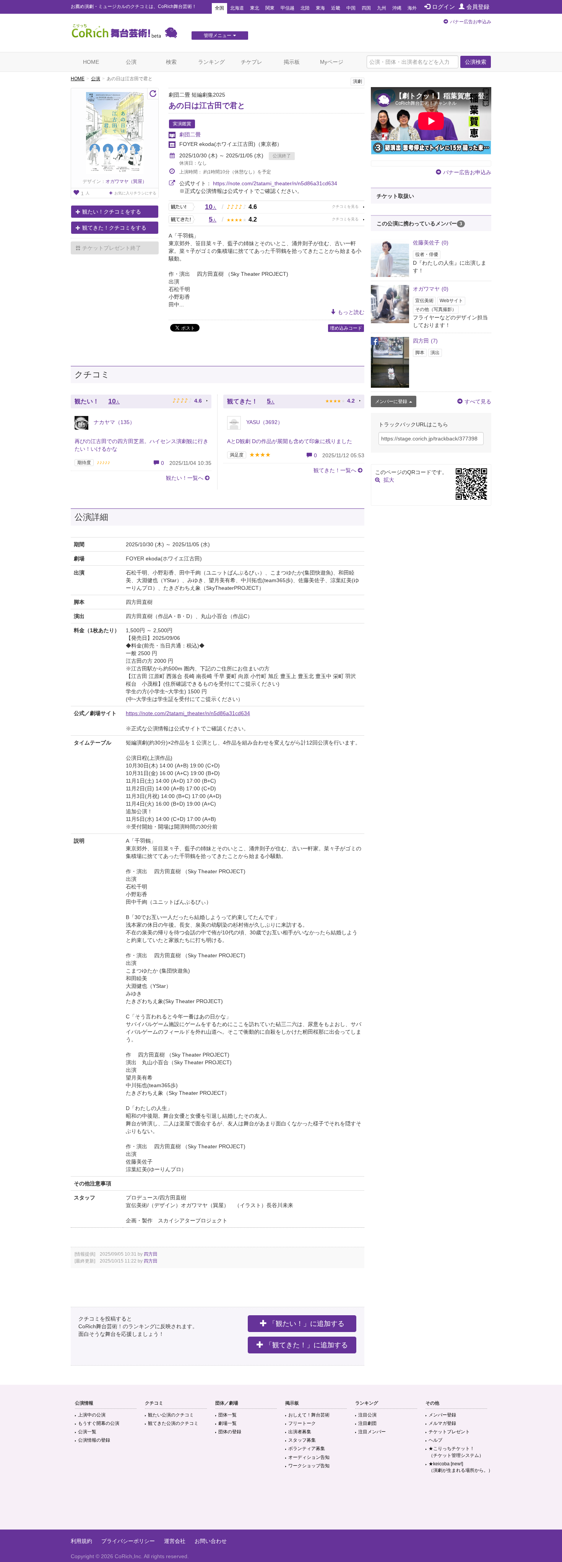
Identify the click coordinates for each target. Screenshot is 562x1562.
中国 (351, 8)
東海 (320, 8)
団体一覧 (227, 1415)
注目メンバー (372, 1431)
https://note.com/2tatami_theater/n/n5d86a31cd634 (275, 183)
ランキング (211, 62)
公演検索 (475, 62)
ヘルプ (435, 1440)
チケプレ (251, 62)
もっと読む (351, 312)
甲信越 (287, 8)
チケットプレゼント (449, 1431)
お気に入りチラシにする (135, 193)
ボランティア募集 (306, 1448)
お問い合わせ (211, 1541)
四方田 (151, 1254)
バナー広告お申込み (470, 21)
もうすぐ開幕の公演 (98, 1423)
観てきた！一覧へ (334, 470)
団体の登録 (229, 1431)
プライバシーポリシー (128, 1541)
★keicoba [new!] (461, 1467)
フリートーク (302, 1423)
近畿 (335, 8)
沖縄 (396, 8)
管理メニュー (217, 35)
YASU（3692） (264, 422)
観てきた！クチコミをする (114, 228)
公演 (131, 62)
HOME (91, 62)
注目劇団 (367, 1423)
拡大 (388, 480)
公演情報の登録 (94, 1440)
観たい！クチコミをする (111, 212)
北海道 (237, 8)
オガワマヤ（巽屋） (126, 181)
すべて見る (478, 401)
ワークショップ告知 (309, 1465)
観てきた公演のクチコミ (173, 1423)
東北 (254, 8)
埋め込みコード (346, 328)
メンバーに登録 (391, 401)
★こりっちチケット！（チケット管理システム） (456, 1452)
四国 (366, 8)
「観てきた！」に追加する (306, 1345)
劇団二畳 (190, 134)
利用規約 (81, 1541)
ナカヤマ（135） (113, 422)
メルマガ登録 (442, 1423)
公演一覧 (87, 1431)
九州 (381, 8)
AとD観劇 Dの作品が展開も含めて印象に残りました (289, 441)
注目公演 (367, 1415)
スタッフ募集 (302, 1440)
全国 (219, 8)
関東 (270, 8)
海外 (412, 8)
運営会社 (174, 1541)
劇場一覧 (227, 1423)
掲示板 (292, 62)
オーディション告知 (309, 1457)
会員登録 (477, 6)
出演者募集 (299, 1431)
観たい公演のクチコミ (171, 1415)
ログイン (443, 6)
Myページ (331, 62)
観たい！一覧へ (184, 478)
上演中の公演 (92, 1415)
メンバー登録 (442, 1415)
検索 (171, 62)
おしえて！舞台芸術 (309, 1415)
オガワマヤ (430, 289)
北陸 (305, 8)
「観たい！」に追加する (306, 1323)
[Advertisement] (281, 1505)
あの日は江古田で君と (207, 105)
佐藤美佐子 (430, 243)
